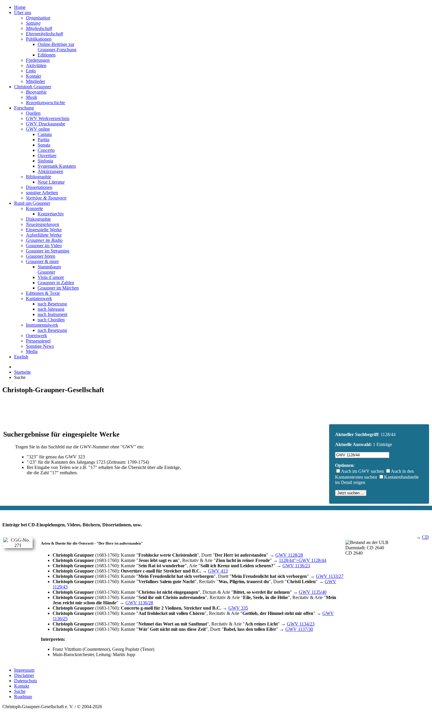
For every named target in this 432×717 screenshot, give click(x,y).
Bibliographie (38, 176)
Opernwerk (36, 335)
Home (20, 7)
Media (32, 351)
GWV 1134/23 (300, 623)
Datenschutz (25, 680)
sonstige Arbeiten (42, 192)
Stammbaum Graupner (49, 269)
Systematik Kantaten (57, 166)
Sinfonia (45, 160)
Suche (20, 691)
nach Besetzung (52, 303)
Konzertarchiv (51, 213)
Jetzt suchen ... (350, 493)
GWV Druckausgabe (45, 123)
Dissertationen (39, 187)
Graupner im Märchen (58, 287)
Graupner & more (42, 261)
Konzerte (34, 208)
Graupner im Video (44, 245)
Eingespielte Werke (44, 229)
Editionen (47, 54)
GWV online (38, 129)
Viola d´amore (51, 277)
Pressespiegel (38, 340)
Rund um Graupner (32, 203)
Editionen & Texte (43, 293)
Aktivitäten (36, 65)
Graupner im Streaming (47, 250)
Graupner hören (40, 256)
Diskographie (38, 219)
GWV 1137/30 (299, 629)
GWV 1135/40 (312, 592)
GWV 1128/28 (289, 555)
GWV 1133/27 (330, 576)
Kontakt (33, 76)
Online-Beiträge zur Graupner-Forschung (57, 47)
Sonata (44, 144)
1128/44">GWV (302, 560)
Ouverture (47, 155)
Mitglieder (35, 81)
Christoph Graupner (32, 86)
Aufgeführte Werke (44, 234)
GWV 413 (218, 570)
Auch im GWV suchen (362, 471)
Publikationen (38, 38)
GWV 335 (238, 607)
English (21, 356)
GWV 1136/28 (139, 602)
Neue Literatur (51, 181)
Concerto (46, 150)
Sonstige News (40, 346)
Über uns (22, 12)
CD (425, 537)
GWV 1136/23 (296, 565)
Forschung (24, 107)
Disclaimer (24, 675)
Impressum (24, 670)
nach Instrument (52, 314)
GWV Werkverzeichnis (47, 118)
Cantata (45, 134)
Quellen (33, 113)
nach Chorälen (51, 319)
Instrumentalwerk (42, 324)
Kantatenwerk (39, 298)
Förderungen (38, 60)
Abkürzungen (50, 171)
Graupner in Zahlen (56, 282)
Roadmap (23, 696)
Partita (43, 139)
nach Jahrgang (51, 309)
